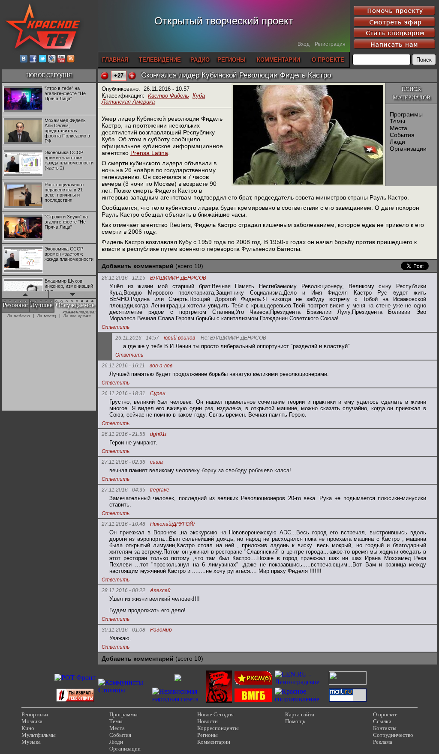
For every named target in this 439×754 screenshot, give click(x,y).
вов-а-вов (161, 366)
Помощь (295, 721)
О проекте (385, 714)
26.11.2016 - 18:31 (123, 393)
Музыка (31, 742)
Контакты (385, 728)
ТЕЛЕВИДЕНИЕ (160, 60)
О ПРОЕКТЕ (328, 60)
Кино (27, 728)
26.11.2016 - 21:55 (123, 434)
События (402, 134)
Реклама (382, 742)
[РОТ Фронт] (75, 677)
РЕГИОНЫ (231, 60)
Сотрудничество (393, 735)
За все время (76, 315)
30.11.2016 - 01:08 (123, 630)
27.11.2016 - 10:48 (123, 524)
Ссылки (382, 721)
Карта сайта (299, 714)
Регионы (207, 735)
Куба (198, 95)
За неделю (18, 315)
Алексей (160, 590)
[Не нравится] (104, 76)
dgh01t (158, 434)
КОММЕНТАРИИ (278, 60)
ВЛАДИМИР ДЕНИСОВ (178, 278)
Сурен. (158, 393)
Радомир (161, 630)
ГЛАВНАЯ (115, 60)
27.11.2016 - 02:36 (123, 462)
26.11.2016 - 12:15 (123, 278)
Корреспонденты (218, 728)
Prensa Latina (149, 152)
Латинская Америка (128, 101)
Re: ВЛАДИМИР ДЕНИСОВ (233, 338)
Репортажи (34, 714)
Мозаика (31, 721)
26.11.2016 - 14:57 (137, 338)
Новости (207, 721)
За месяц (46, 315)
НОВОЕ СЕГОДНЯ (49, 75)
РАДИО (200, 60)
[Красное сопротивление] (300, 699)
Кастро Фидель (168, 95)
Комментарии (213, 742)
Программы (406, 114)
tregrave (159, 490)
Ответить (115, 327)
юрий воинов (179, 338)
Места (398, 128)
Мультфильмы (38, 735)
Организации (408, 148)
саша (156, 462)
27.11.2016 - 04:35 (123, 490)
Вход (304, 44)
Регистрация (330, 44)
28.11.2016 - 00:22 (123, 590)
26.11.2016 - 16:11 (123, 366)
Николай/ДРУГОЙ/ (172, 524)
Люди (397, 141)
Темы (397, 121)
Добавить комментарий (138, 265)
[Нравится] (132, 76)
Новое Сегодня (215, 714)
